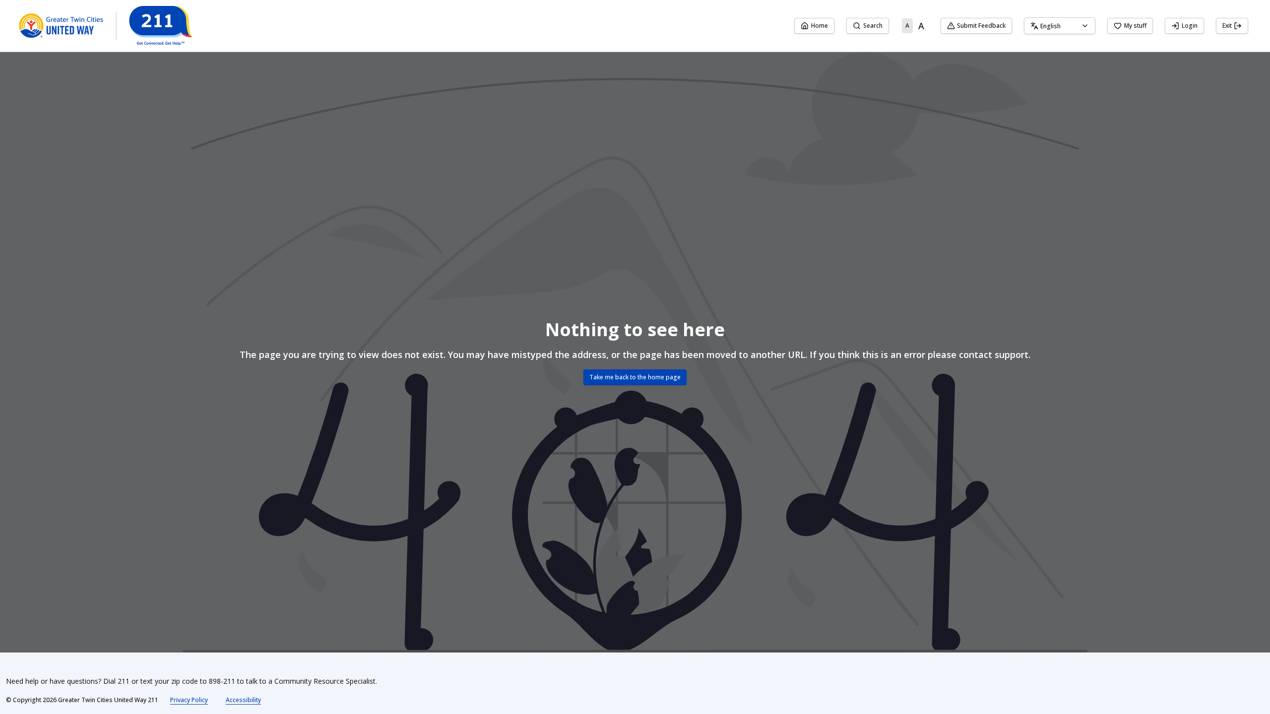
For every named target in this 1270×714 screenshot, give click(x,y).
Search (873, 25)
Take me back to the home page (635, 377)
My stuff (1135, 25)
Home (819, 25)
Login (1190, 25)
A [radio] (907, 25)
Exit (1227, 25)
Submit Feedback (981, 25)
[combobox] (1059, 25)
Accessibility (243, 700)
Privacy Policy (189, 700)
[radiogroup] (915, 25)
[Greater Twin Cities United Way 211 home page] (105, 26)
